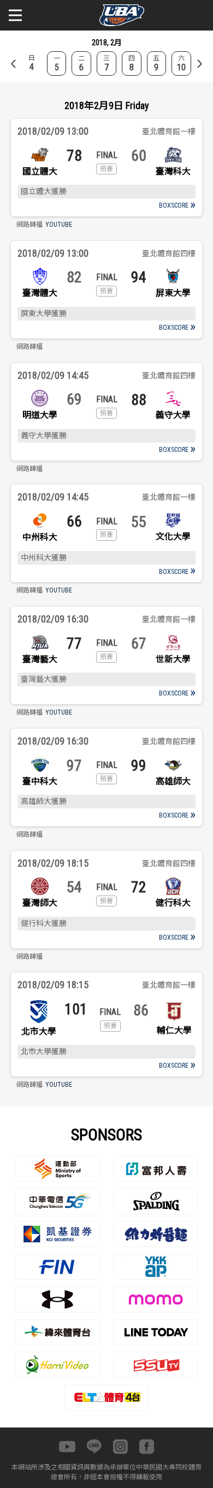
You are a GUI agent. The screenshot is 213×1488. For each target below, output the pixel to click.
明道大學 (39, 415)
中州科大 (39, 537)
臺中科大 (39, 781)
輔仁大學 (174, 1030)
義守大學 (173, 415)
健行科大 (173, 903)
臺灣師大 (39, 903)
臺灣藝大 (39, 659)
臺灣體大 (39, 293)
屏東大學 (173, 293)
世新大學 (173, 659)
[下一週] (199, 63)
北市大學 (38, 1031)
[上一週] (13, 63)
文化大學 (173, 536)
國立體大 (39, 171)
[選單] (15, 15)
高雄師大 (173, 781)
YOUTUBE (58, 224)
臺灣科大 (173, 171)
